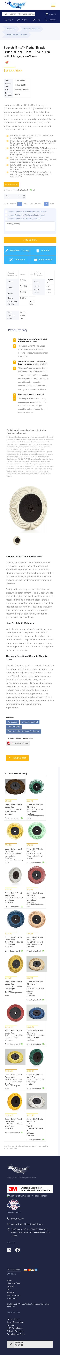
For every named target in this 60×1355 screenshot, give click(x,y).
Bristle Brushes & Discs (17, 35)
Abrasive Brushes (32, 29)
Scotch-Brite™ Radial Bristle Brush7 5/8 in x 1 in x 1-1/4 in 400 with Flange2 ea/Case (36, 1035)
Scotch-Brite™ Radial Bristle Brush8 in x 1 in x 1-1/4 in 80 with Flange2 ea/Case (14, 1123)
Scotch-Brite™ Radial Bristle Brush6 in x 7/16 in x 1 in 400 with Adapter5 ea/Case (14, 942)
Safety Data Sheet (20, 743)
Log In (10, 20)
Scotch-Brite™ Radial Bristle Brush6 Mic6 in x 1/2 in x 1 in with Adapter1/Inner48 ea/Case (35, 989)
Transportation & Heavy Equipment (23, 731)
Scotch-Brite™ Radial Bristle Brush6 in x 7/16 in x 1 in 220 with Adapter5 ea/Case (36, 898)
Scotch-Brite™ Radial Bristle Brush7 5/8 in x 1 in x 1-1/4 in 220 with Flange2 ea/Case (14, 1035)
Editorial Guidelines (15, 1331)
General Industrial (30, 722)
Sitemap (10, 1325)
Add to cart (12, 185)
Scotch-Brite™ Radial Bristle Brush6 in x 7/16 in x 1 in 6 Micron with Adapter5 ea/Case (35, 942)
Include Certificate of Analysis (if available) (25, 219)
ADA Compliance (14, 1328)
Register (24, 20)
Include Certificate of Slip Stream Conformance (27, 215)
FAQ (9, 1289)
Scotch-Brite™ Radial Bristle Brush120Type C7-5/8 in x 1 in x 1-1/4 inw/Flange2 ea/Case (35, 1127)
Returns (10, 1293)
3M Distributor (13, 1296)
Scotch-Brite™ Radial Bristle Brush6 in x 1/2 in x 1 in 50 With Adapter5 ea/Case (35, 809)
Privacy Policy (13, 1319)
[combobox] (18, 14)
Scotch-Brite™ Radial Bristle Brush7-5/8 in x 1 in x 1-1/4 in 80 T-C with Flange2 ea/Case (13, 1079)
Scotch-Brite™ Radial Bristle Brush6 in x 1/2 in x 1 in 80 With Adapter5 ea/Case (13, 853)
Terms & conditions (15, 1322)
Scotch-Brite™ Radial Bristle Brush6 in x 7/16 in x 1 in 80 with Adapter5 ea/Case (13, 986)
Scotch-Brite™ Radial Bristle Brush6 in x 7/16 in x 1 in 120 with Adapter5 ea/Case (14, 898)
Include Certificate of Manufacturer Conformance (27, 212)
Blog (38, 20)
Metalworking (14, 727)
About (10, 1280)
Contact (51, 20)
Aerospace (12, 722)
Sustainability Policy (16, 1334)
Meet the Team (13, 1283)
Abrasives (11, 29)
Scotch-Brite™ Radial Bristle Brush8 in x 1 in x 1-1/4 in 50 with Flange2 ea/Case (35, 1079)
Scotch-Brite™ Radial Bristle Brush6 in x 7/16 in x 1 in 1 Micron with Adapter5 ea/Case (35, 853)
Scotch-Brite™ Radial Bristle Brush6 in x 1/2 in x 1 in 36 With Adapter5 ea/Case (13, 809)
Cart (52, 14)
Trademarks (12, 1299)
